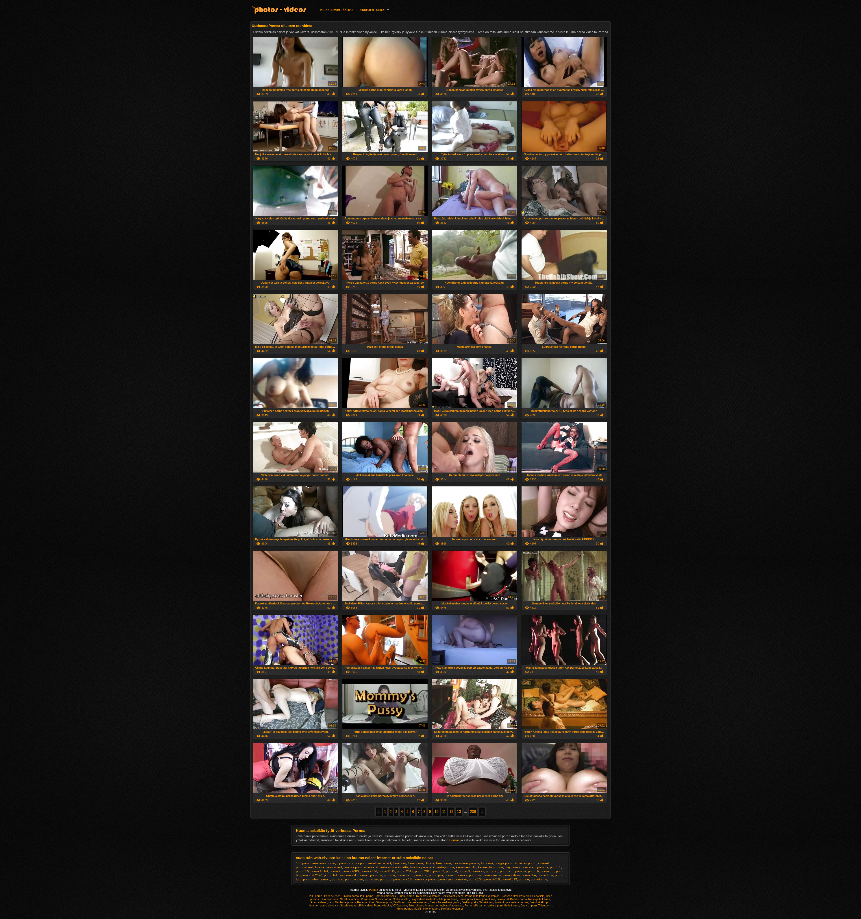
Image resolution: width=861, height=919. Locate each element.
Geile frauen (511, 905)
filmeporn (399, 863)
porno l (363, 875)
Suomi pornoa (330, 899)
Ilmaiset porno (433, 905)
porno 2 (335, 871)
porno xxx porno (425, 879)
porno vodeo (354, 879)
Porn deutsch (332, 896)
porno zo (460, 879)
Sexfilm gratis (469, 902)
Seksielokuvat (349, 905)
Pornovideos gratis (322, 902)
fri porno (487, 863)
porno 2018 (423, 871)
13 (459, 812)
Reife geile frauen (539, 899)
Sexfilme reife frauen (426, 908)
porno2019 (509, 879)
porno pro (436, 875)
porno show (511, 875)
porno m (376, 875)
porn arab (528, 867)
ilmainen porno (525, 863)
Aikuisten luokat (372, 10)
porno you (445, 879)
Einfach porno (350, 896)
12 (451, 812)
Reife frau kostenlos (428, 896)
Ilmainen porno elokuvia (324, 905)
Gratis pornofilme (484, 899)
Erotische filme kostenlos (516, 896)
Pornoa (256, 7)
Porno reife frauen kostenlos (482, 896)
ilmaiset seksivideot (328, 867)
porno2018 (492, 879)
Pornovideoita (382, 905)
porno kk (350, 875)
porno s (462, 875)
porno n (389, 875)
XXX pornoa (399, 905)
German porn (384, 902)
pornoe (524, 879)
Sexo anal (502, 899)
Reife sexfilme (365, 902)
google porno (504, 863)
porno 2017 (405, 871)
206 (473, 812)
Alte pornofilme (448, 899)
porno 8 (464, 871)
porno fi (533, 871)
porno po (420, 875)
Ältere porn (496, 905)
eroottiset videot (379, 863)
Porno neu (367, 899)
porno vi (337, 879)
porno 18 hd (319, 871)
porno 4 (451, 871)
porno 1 (555, 867)
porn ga (542, 867)
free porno (443, 863)
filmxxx (429, 863)
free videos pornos (466, 863)
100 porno (303, 863)
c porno (342, 863)
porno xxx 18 (402, 879)
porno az (478, 871)
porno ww (371, 879)
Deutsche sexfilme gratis (445, 902)
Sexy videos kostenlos (424, 899)
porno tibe (529, 875)
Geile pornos (405, 908)
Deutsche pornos (345, 902)
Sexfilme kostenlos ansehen (410, 902)
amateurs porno (323, 863)
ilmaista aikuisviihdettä (392, 867)
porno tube (545, 875)
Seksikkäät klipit (540, 902)
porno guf (547, 871)
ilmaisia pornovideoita (359, 867)
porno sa (475, 875)
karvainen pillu (466, 867)
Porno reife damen (476, 905)
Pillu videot (366, 905)
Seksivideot (486, 902)
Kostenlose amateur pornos (511, 902)
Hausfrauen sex (453, 905)
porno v (325, 879)
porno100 (476, 879)
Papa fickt (538, 896)
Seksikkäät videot (453, 896)
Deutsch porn (528, 905)
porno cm (506, 871)
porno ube (310, 879)
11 (444, 812)
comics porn (358, 863)
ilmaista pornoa (420, 867)
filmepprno (415, 863)
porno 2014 (369, 871)
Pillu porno (316, 896)
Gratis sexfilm (401, 899)
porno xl (385, 879)
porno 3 (438, 871)
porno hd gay (333, 875)
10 (437, 812)
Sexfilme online (350, 899)
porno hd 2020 (311, 875)
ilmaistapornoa (443, 867)
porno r (450, 875)
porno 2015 (387, 871)
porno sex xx (492, 875)
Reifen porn (466, 899)
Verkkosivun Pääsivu (336, 10)
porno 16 (302, 871)
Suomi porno (406, 896)
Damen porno (518, 899)
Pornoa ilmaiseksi (386, 896)
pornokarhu (539, 879)
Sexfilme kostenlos (452, 908)
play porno (512, 867)
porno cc (492, 871)
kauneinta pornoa (490, 867)
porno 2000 (350, 871)
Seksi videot (416, 905)
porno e (520, 871)
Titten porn (545, 905)
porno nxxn (405, 875)
